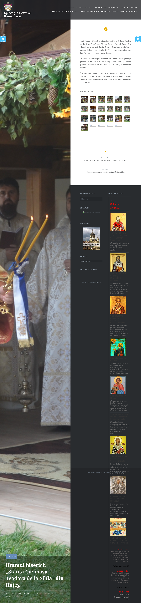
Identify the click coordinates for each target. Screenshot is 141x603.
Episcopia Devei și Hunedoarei (17, 14)
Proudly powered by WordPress (95, 472)
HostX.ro (97, 282)
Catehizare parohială (89, 11)
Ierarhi (88, 7)
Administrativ (100, 7)
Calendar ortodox (115, 206)
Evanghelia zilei (123, 571)
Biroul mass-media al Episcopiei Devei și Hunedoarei (36, 594)
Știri (14, 556)
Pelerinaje (105, 11)
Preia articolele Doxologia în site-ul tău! (121, 597)
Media (115, 11)
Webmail (123, 11)
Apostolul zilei (123, 549)
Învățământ (113, 7)
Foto (9, 556)
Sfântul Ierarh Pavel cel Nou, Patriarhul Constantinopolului (119, 416)
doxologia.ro (124, 591)
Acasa (71, 7)
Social (134, 7)
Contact (133, 11)
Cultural (125, 7)
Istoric (79, 7)
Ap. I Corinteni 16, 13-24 (121, 566)
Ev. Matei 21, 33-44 (123, 587)
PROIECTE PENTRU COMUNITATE (65, 11)
